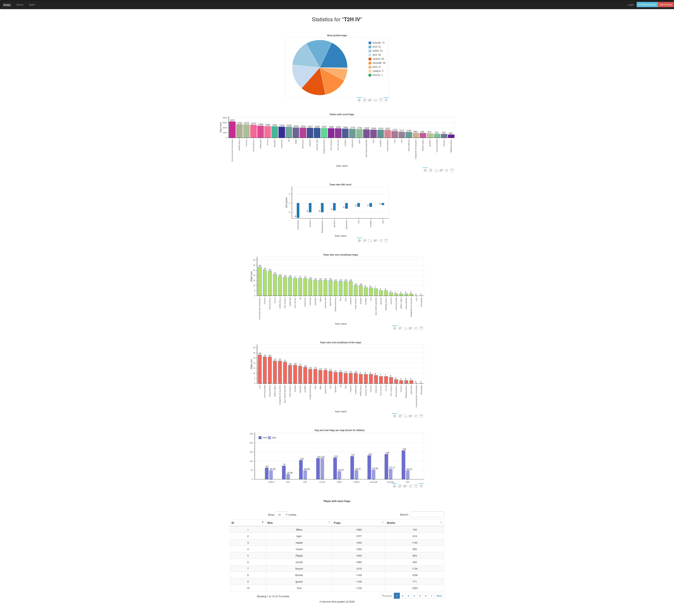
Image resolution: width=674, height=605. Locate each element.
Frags (337, 522)
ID (233, 522)
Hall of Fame (666, 4)
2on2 (19, 4)
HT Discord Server (647, 4)
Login (631, 4)
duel (31, 4)
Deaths (391, 522)
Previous (387, 595)
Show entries (282, 514)
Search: (404, 514)
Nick (270, 522)
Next (439, 595)
